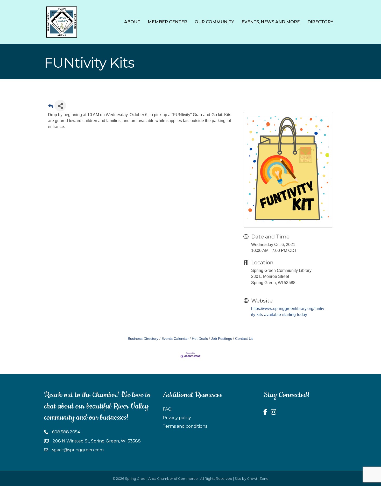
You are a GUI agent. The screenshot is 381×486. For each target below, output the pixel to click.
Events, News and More (271, 21)
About (132, 21)
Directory (320, 21)
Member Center (167, 21)
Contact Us (244, 339)
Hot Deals (200, 339)
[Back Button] (50, 107)
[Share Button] (60, 105)
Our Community (214, 21)
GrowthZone (258, 478)
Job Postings (221, 339)
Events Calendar (175, 339)
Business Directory (143, 339)
